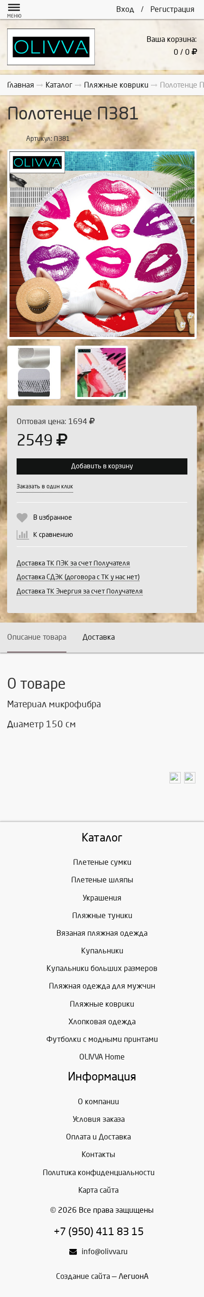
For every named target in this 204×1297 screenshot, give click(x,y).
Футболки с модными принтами (102, 1039)
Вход (125, 9)
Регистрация (172, 9)
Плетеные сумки (102, 862)
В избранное (52, 517)
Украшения (102, 898)
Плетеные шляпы (102, 880)
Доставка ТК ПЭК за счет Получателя (73, 563)
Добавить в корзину (102, 466)
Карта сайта (98, 1190)
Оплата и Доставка (98, 1137)
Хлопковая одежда (102, 1022)
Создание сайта (83, 1276)
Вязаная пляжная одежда (102, 933)
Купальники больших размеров (102, 968)
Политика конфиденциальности (99, 1172)
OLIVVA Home (102, 1057)
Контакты (98, 1154)
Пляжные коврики (102, 1004)
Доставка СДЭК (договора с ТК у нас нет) (78, 577)
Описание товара (36, 637)
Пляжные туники (102, 915)
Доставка (99, 637)
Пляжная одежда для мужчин (102, 986)
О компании (98, 1102)
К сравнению (53, 534)
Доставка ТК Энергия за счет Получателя (80, 591)
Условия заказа (99, 1119)
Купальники (102, 951)
